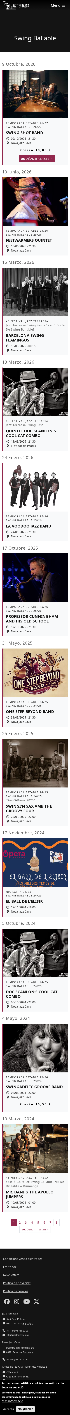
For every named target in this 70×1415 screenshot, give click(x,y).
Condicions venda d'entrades (22, 1259)
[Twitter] (36, 1303)
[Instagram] (16, 1303)
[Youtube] (26, 1303)
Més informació (12, 1401)
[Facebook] (6, 1303)
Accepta (8, 1409)
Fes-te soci (10, 1267)
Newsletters (11, 1275)
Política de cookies (15, 1291)
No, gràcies (25, 1409)
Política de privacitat (17, 1283)
